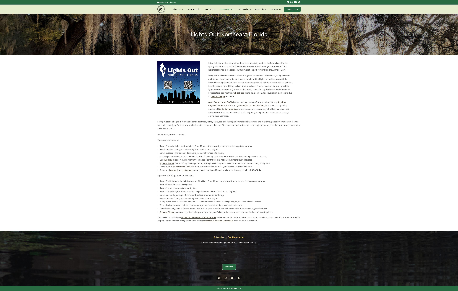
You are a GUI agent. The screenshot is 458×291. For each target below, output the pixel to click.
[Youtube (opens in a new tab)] (295, 2)
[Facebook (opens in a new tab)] (288, 2)
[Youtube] (232, 278)
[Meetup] (238, 278)
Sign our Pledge (167, 163)
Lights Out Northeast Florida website (198, 217)
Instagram (187, 170)
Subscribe (229, 267)
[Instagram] (225, 278)
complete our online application (218, 220)
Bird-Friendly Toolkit (182, 166)
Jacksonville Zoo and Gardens (250, 105)
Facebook (173, 170)
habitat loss (238, 93)
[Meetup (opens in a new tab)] (299, 2)
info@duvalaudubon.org (167, 2)
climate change (218, 96)
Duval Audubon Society (234, 288)
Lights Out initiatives (228, 109)
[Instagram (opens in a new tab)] (291, 2)
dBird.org (168, 160)
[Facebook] (219, 278)
